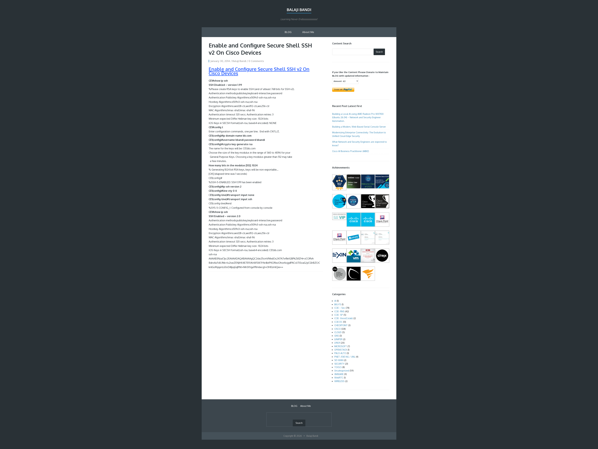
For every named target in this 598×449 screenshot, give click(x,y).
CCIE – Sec (339, 307)
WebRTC (338, 377)
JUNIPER (338, 339)
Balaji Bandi (299, 9)
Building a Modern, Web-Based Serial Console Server (359, 126)
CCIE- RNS (339, 311)
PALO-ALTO (340, 353)
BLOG (288, 32)
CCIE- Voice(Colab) (343, 318)
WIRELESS (339, 381)
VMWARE (339, 374)
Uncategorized (341, 370)
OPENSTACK (340, 349)
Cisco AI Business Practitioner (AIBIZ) (351, 151)
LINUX (337, 342)
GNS (336, 335)
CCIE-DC (338, 322)
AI (335, 300)
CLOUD (338, 332)
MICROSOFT (340, 346)
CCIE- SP (338, 315)
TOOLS (338, 367)
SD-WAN (338, 360)
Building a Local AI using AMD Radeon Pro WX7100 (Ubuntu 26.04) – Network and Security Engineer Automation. (358, 117)
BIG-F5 (337, 304)
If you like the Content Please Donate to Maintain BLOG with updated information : (360, 74)
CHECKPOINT (341, 325)
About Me (308, 32)
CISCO (337, 329)
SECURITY (339, 363)
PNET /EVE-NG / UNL (344, 356)
